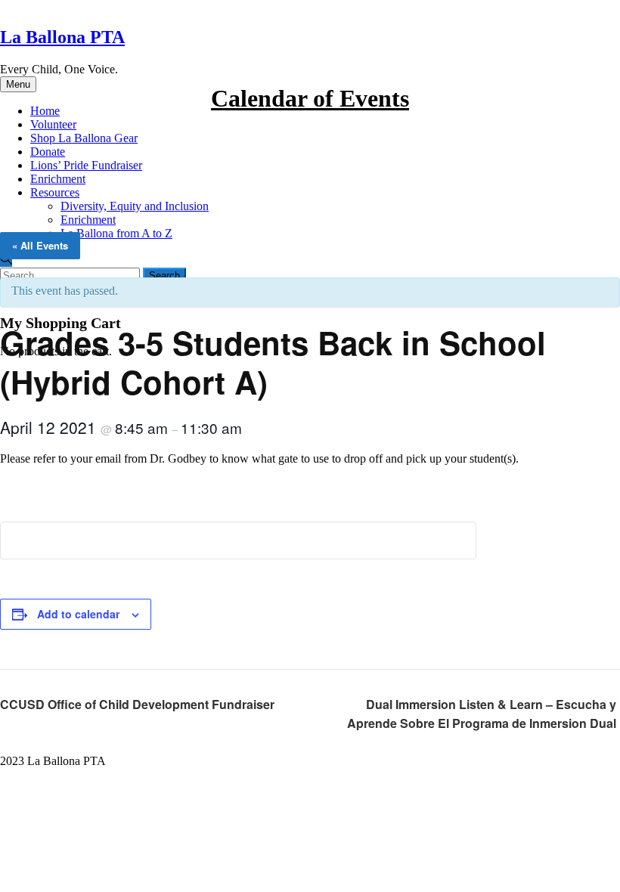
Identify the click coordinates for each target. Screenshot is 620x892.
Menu (18, 84)
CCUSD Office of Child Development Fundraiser (137, 704)
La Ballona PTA (62, 37)
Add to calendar (78, 613)
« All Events (40, 245)
